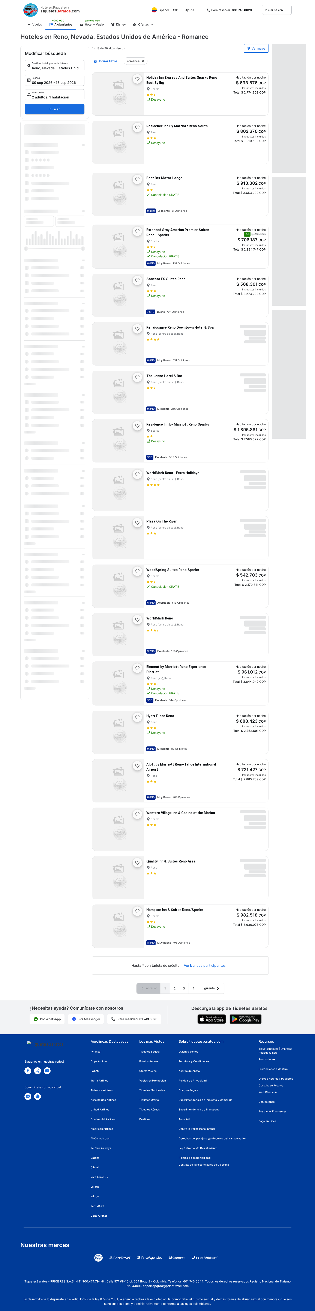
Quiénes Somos (188, 1051)
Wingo (95, 1196)
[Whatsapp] (37, 1096)
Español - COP (168, 10)
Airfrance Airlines (101, 1090)
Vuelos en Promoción (152, 1080)
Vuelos (37, 24)
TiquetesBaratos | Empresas (275, 1048)
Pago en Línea (267, 1121)
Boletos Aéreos (148, 1061)
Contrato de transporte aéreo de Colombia (204, 1164)
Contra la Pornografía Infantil (197, 1128)
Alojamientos (63, 24)
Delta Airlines (99, 1215)
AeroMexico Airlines (103, 1099)
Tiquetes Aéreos (149, 1109)
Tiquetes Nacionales (152, 1090)
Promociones (267, 1059)
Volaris (95, 1186)
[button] (54, 65)
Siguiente (209, 988)
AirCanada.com (100, 1138)
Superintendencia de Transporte (199, 1109)
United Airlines (100, 1109)
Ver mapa (259, 48)
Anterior (151, 988)
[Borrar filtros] (143, 61)
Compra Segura (189, 1090)
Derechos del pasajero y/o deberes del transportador (212, 1138)
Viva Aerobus (99, 1177)
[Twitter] (37, 1070)
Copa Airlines (99, 1061)
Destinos (144, 1119)
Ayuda (189, 10)
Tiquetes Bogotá (149, 1051)
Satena (95, 1157)
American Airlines (102, 1128)
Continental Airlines (103, 1119)
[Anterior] (99, 94)
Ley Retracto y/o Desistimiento (198, 1148)
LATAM (95, 1070)
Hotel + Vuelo (94, 24)
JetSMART (97, 1206)
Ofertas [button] (143, 24)
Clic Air (95, 1167)
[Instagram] (47, 1070)
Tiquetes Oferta (149, 1099)
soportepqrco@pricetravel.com (166, 1286)
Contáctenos (267, 1101)
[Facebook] (27, 1070)
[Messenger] (27, 1096)
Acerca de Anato (189, 1070)
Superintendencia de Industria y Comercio (205, 1099)
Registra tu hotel (268, 1052)
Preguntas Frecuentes (272, 1111)
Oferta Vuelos (147, 1070)
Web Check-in (268, 1092)
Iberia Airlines (99, 1080)
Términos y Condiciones (194, 1061)
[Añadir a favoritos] (137, 79)
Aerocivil (184, 1119)
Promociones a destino (273, 1069)
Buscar (55, 109)
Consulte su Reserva (271, 1085)
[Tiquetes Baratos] (30, 9)
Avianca (96, 1051)
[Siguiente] (137, 94)
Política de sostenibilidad (195, 1157)
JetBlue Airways (101, 1148)
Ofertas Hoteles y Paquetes (276, 1078)
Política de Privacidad (193, 1080)
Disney (121, 24)
